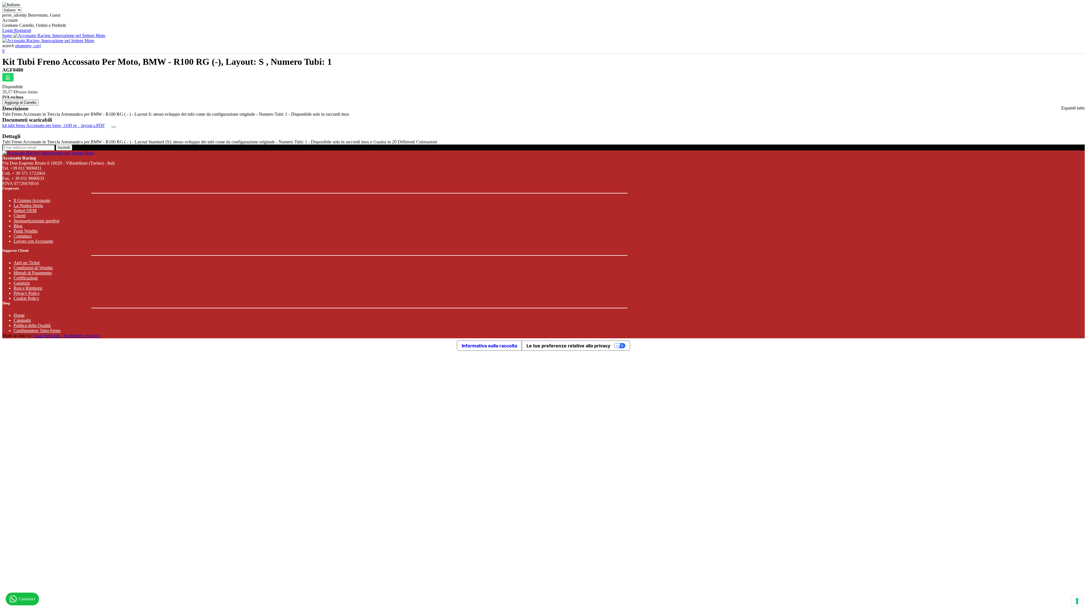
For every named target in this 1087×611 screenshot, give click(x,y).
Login (8, 30)
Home (19, 315)
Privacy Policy (27, 293)
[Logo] (59, 35)
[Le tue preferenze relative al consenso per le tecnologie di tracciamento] (1077, 601)
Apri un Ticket (27, 262)
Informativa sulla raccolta (489, 345)
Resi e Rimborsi (28, 288)
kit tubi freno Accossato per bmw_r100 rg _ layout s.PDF (53, 125)
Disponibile (12, 86)
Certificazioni (26, 278)
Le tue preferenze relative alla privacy (568, 345)
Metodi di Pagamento (33, 272)
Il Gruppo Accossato (32, 200)
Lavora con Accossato (33, 241)
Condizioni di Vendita (33, 267)
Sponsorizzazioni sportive (36, 220)
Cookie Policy (26, 298)
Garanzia (22, 283)
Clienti (19, 215)
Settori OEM (25, 210)
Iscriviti (64, 147)
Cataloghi (22, 320)
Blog (18, 225)
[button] (8, 45)
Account (10, 20)
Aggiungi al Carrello (20, 102)
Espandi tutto (1073, 108)
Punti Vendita (26, 231)
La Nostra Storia (28, 205)
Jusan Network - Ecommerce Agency (66, 335)
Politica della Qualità (32, 325)
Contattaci (23, 236)
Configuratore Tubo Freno (37, 330)
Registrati (22, 30)
